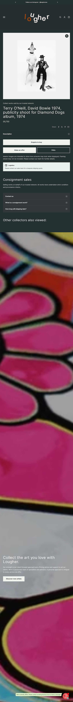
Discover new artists (13, 579)
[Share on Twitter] (61, 127)
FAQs (53, 150)
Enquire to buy (36, 142)
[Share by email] (68, 127)
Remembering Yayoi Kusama (36, 2)
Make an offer (19, 150)
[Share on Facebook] (58, 127)
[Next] (57, 2)
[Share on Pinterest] (65, 127)
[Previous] (15, 2)
